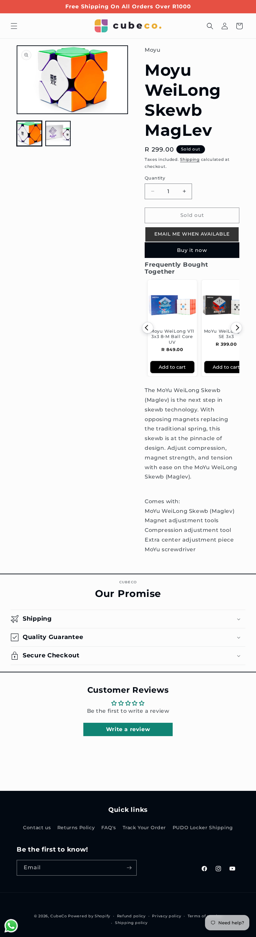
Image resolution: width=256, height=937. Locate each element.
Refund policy (131, 916)
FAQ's (108, 828)
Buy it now (192, 250)
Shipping (190, 159)
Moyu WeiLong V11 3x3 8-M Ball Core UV (172, 336)
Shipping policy (131, 922)
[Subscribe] (129, 868)
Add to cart (172, 367)
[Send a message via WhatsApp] (11, 926)
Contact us (37, 828)
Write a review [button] (128, 729)
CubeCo (58, 916)
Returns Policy (76, 828)
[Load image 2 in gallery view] (58, 133)
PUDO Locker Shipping (203, 828)
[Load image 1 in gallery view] (29, 133)
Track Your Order (144, 828)
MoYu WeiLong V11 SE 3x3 (226, 333)
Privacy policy (166, 916)
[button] (14, 26)
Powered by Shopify (89, 916)
